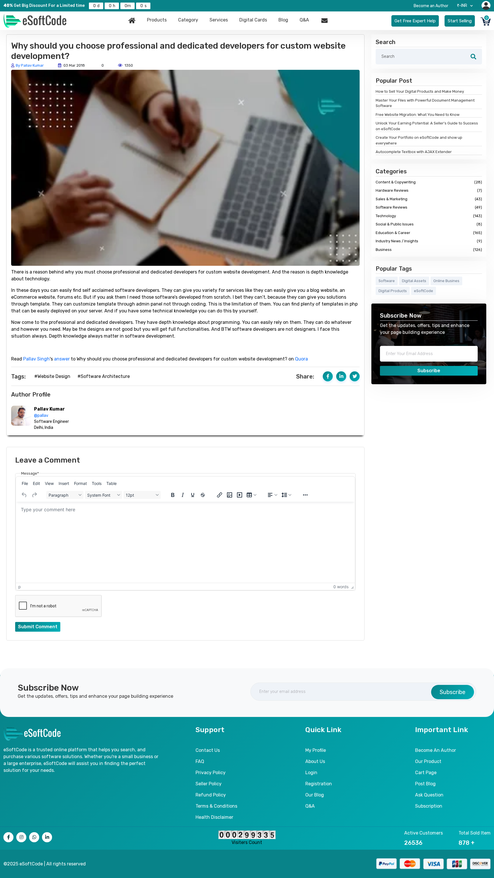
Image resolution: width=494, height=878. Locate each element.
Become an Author (431, 5)
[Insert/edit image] (229, 495)
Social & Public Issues (429, 224)
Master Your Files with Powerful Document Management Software (425, 103)
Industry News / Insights (429, 241)
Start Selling (460, 20)
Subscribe (428, 370)
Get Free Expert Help (415, 20)
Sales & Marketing (429, 199)
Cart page (426, 772)
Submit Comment (37, 626)
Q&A (304, 20)
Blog (283, 20)
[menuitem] (24, 483)
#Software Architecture (103, 376)
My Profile (315, 750)
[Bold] (173, 495)
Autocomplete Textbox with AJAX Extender (414, 152)
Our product (428, 761)
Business (429, 249)
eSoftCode (423, 291)
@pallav (41, 415)
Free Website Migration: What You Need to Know (417, 114)
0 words (340, 586)
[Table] (251, 495)
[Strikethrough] (203, 495)
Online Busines (446, 281)
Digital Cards (253, 20)
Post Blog (425, 783)
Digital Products (393, 291)
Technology (429, 216)
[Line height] (286, 495)
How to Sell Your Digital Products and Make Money (420, 91)
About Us (315, 761)
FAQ (200, 761)
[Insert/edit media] (239, 495)
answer (62, 359)
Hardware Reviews (429, 190)
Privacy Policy (211, 772)
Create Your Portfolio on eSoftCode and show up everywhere (419, 140)
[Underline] (193, 495)
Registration (318, 783)
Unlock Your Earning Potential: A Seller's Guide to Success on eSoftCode (427, 126)
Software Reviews (429, 207)
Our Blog (314, 795)
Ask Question (429, 795)
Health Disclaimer (214, 817)
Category (188, 20)
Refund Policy (211, 795)
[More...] (305, 495)
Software (387, 281)
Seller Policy (209, 783)
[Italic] (183, 495)
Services (219, 20)
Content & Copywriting (429, 182)
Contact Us (208, 750)
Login (311, 772)
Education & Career (429, 233)
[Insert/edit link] (219, 495)
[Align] (272, 495)
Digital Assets (414, 281)
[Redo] (34, 495)
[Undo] (24, 495)
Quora (301, 359)
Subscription (428, 806)
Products (157, 20)
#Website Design (52, 376)
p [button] (19, 586)
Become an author (435, 750)
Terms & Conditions (216, 806)
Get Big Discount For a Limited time (44, 5)
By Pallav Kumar (30, 65)
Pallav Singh (36, 359)
